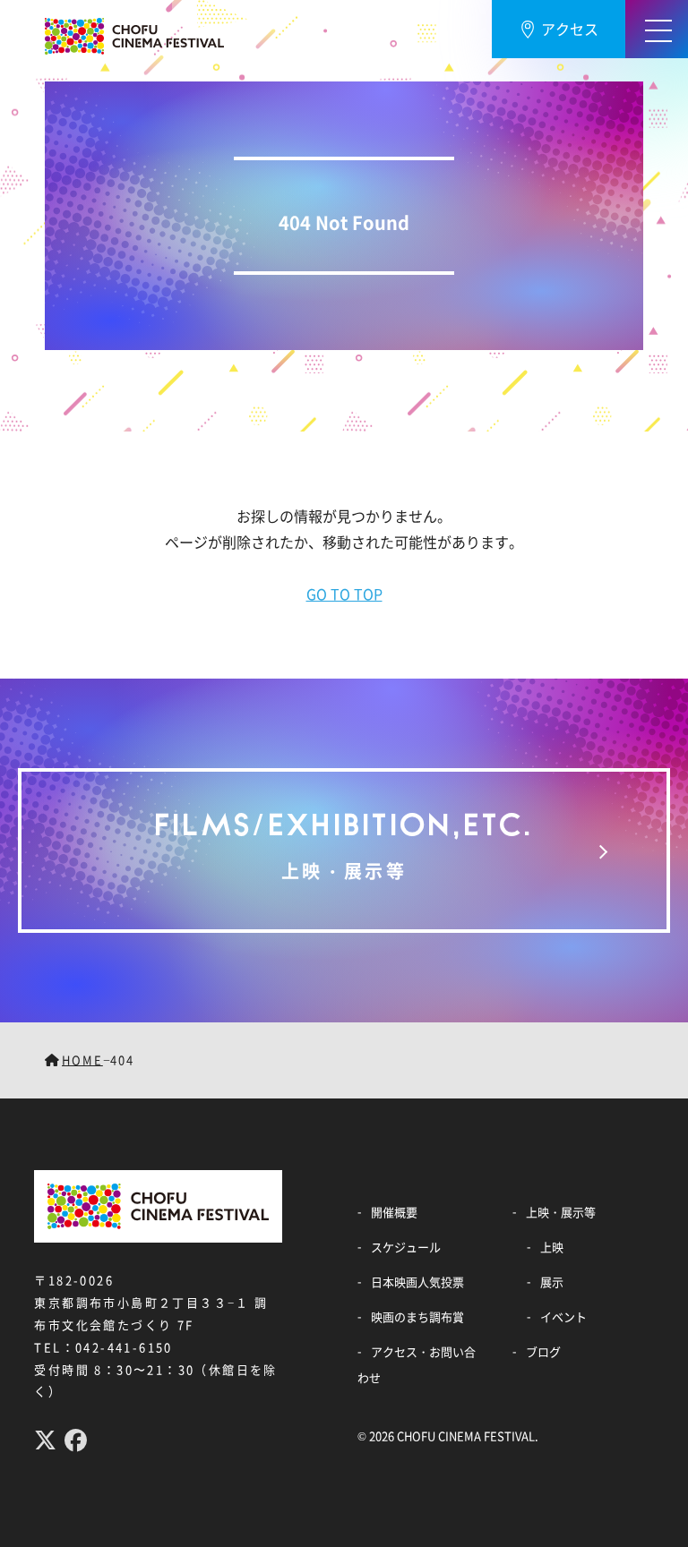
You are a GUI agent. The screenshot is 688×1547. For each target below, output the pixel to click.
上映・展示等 (561, 1211)
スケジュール (406, 1246)
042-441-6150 (124, 1346)
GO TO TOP (344, 593)
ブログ (543, 1351)
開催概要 (394, 1211)
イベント (563, 1316)
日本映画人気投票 (417, 1281)
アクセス (569, 28)
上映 (551, 1246)
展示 (551, 1281)
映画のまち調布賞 (417, 1316)
